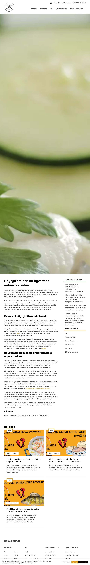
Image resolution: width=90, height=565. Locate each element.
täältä (44, 348)
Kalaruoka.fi (12, 453)
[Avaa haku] (51, 3)
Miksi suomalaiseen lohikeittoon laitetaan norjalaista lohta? (72, 287)
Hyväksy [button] (75, 562)
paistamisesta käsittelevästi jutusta (37, 388)
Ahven (6, 552)
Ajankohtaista (61, 9)
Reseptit (43, 9)
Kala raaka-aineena (78, 320)
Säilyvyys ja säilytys (71, 352)
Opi (51, 9)
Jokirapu (7, 558)
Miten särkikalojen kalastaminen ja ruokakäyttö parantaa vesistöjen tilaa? (74, 316)
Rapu (15, 558)
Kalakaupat (49, 558)
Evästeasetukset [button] (65, 562)
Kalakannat (68, 323)
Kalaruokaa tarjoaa (60, 2)
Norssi (16, 552)
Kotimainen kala (76, 9)
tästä (18, 333)
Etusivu (34, 9)
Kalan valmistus (78, 323)
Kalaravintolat (49, 552)
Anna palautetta (73, 2)
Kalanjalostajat (50, 555)
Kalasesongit (69, 325)
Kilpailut (68, 558)
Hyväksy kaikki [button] (83, 562)
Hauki (6, 555)
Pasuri (16, 555)
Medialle (83, 2)
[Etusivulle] (9, 7)
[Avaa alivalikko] (84, 9)
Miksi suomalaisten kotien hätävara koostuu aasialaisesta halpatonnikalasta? (75, 297)
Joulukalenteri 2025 (72, 555)
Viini (66, 333)
